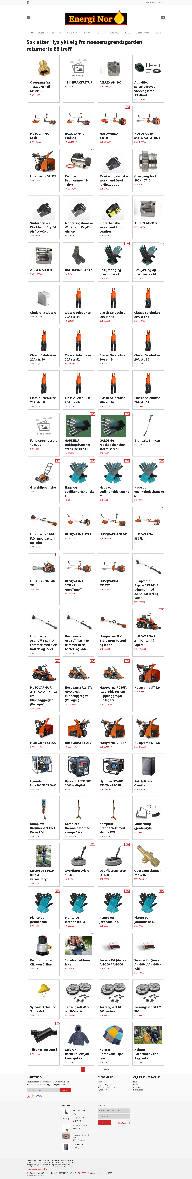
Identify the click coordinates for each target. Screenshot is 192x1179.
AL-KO (127, 33)
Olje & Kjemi (72, 33)
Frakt (100, 1082)
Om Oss (158, 33)
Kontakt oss (138, 1090)
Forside (136, 1082)
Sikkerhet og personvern (108, 1087)
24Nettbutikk (39, 1175)
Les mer (67, 1167)
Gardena (100, 33)
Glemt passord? (124, 1123)
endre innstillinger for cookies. (37, 1169)
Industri (87, 33)
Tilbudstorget (42, 33)
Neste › (107, 1070)
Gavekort (137, 1087)
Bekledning (56, 33)
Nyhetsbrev (102, 1090)
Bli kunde (137, 1084)
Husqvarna (114, 33)
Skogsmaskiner (142, 33)
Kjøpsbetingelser (105, 1084)
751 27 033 (82, 1173)
